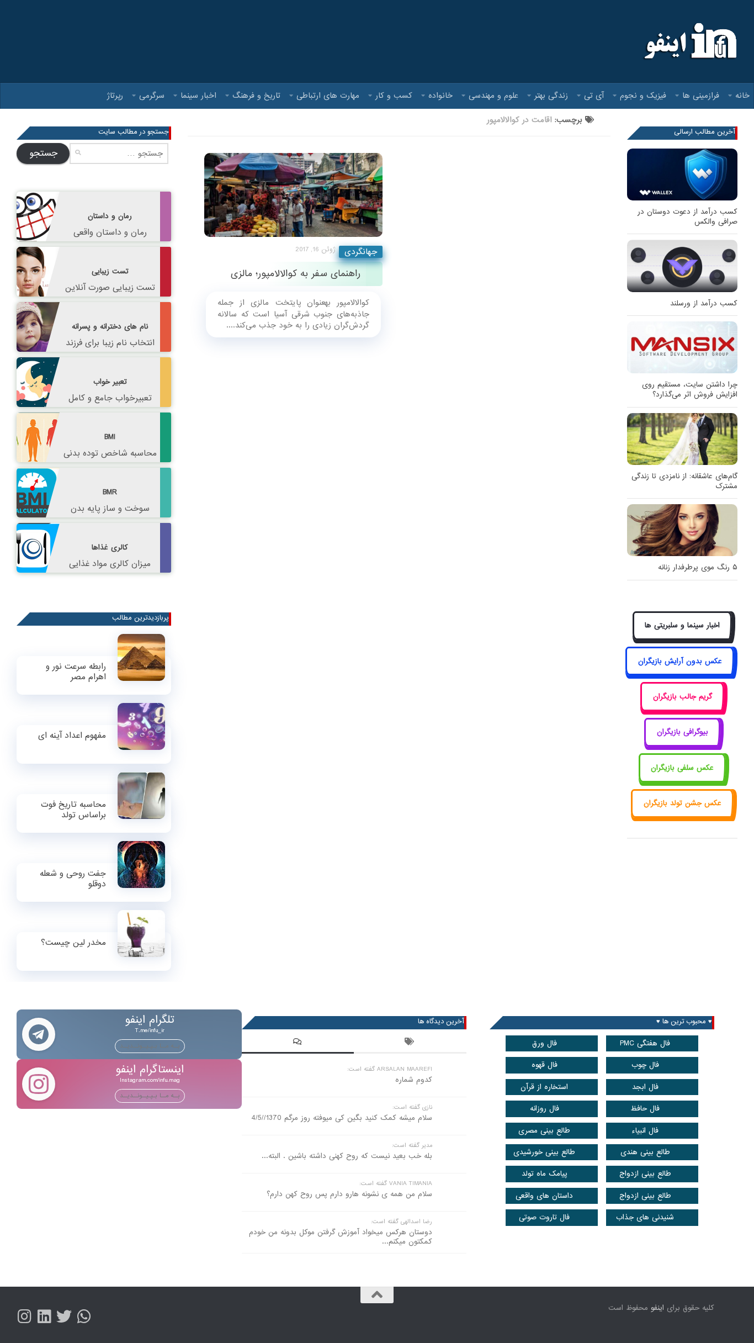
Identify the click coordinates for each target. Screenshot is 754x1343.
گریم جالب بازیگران (682, 696)
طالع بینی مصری (544, 1130)
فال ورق (544, 1043)
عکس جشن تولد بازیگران (682, 803)
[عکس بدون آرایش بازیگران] (679, 673)
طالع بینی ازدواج (645, 1174)
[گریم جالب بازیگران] (682, 709)
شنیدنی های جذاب (645, 1217)
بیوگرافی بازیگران (682, 732)
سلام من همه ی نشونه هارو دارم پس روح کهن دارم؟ (349, 1194)
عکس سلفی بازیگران (682, 768)
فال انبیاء (645, 1130)
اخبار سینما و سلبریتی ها (682, 625)
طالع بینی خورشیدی (544, 1152)
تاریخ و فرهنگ (256, 95)
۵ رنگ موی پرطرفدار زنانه (697, 567)
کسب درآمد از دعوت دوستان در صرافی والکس (687, 217)
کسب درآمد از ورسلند (703, 303)
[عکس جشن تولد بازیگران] (682, 816)
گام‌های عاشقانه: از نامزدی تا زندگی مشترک (684, 481)
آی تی (594, 95)
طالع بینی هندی (645, 1152)
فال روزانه (544, 1108)
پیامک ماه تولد (544, 1174)
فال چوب (645, 1065)
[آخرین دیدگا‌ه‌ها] (298, 1043)
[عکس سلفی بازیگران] (682, 780)
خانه (742, 95)
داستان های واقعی (544, 1196)
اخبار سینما (198, 95)
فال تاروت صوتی (544, 1217)
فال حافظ (645, 1108)
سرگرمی (151, 95)
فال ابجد (645, 1087)
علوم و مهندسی (493, 95)
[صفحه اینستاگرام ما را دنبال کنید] (24, 1316)
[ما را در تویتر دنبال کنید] (64, 1316)
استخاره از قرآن (544, 1087)
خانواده (440, 95)
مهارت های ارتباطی (327, 95)
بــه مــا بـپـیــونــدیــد (150, 1045)
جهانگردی (360, 252)
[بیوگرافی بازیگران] (682, 744)
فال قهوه (544, 1065)
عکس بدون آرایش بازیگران (680, 661)
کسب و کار (393, 95)
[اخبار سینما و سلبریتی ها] (682, 638)
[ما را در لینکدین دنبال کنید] (44, 1316)
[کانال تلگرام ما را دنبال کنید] (84, 1316)
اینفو (657, 1308)
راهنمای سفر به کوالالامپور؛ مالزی (295, 274)
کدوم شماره (413, 1080)
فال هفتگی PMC (645, 1043)
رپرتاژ (115, 95)
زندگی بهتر (551, 95)
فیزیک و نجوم (643, 95)
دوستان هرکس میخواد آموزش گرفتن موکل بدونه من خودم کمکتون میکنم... (340, 1236)
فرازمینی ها (700, 95)
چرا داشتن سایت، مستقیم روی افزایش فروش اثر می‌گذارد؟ (689, 389)
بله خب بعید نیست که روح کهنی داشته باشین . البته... (347, 1156)
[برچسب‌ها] (410, 1043)
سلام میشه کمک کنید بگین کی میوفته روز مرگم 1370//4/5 (341, 1118)
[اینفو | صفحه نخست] (689, 41)
